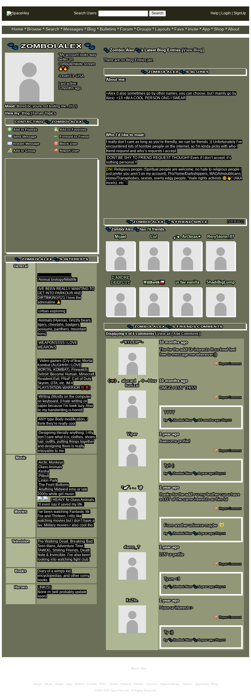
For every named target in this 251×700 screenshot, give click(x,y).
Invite (193, 29)
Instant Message (25, 143)
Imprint (138, 684)
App (206, 29)
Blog (91, 29)
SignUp (240, 13)
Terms (113, 684)
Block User (68, 143)
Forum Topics (44, 113)
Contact (151, 684)
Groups (144, 29)
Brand (79, 684)
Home (17, 29)
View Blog (192, 50)
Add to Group (24, 150)
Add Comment (185, 334)
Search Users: (85, 13)
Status (187, 684)
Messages (73, 29)
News (48, 684)
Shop (219, 29)
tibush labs (138, 668)
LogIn (226, 13)
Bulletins (108, 29)
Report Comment (229, 363)
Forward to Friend (74, 136)
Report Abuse (170, 684)
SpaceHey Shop (206, 684)
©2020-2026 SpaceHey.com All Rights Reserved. (125, 690)
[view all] (235, 221)
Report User (69, 150)
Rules (59, 684)
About (233, 29)
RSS (103, 684)
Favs (179, 29)
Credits (92, 684)
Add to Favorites (73, 129)
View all (163, 334)
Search (157, 13)
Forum (126, 29)
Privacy (126, 684)
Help (215, 13)
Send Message (24, 136)
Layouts (162, 29)
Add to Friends (24, 129)
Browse (34, 29)
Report (226, 420)
